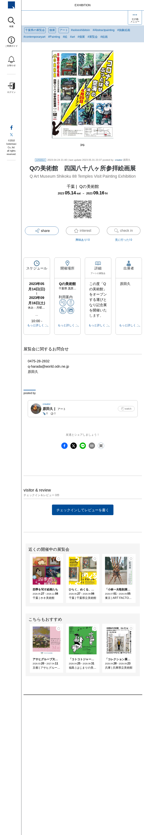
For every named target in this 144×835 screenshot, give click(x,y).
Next (139, 580)
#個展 (81, 36)
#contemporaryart (34, 36)
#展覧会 (93, 36)
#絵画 (104, 36)
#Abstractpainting (103, 30)
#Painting (54, 36)
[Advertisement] (83, 735)
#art (72, 36)
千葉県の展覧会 (35, 30)
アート (64, 30)
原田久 (122, 159)
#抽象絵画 (123, 30)
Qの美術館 (89, 186)
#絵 (65, 36)
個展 (52, 30)
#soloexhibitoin (80, 30)
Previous (26, 580)
